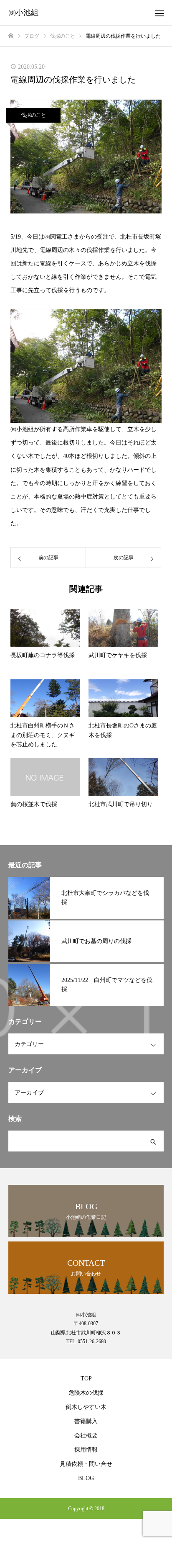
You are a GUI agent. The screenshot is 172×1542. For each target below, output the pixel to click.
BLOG (86, 1478)
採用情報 (86, 1450)
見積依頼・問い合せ (86, 1464)
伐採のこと (33, 115)
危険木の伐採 (86, 1393)
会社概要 (86, 1435)
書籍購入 (86, 1421)
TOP (86, 1378)
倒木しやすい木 (86, 1407)
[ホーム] (10, 36)
